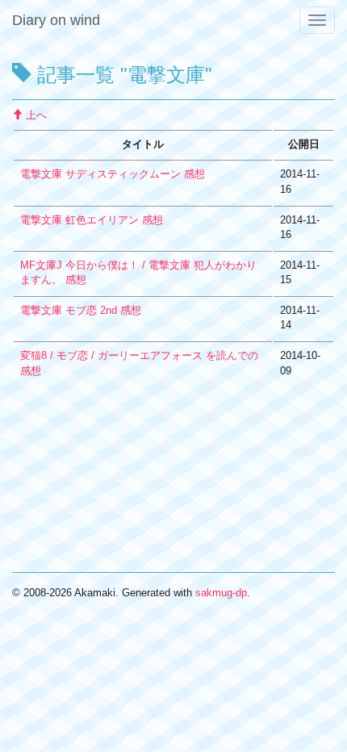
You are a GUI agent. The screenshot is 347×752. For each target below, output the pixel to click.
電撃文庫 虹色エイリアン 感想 (91, 220)
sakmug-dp (221, 593)
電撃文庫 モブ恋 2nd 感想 (80, 310)
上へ (35, 115)
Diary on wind (56, 20)
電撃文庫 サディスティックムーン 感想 (112, 174)
